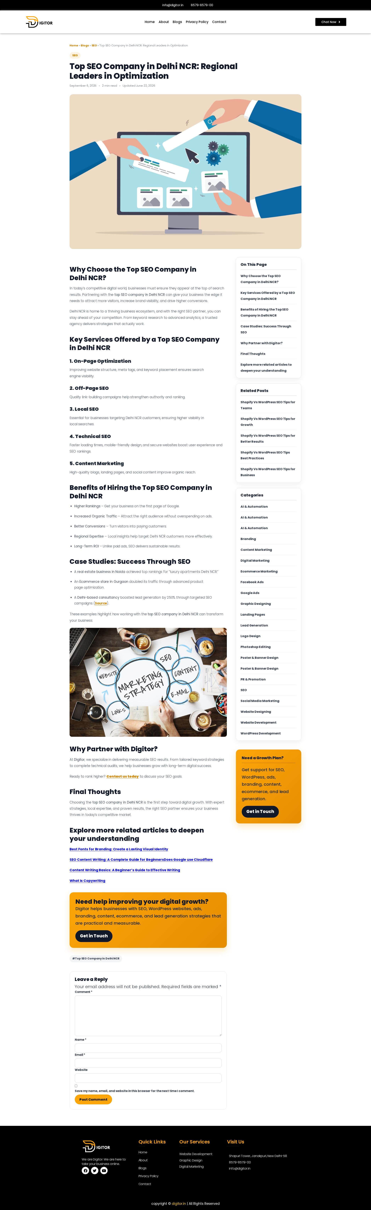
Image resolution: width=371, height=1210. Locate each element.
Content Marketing (256, 550)
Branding (248, 539)
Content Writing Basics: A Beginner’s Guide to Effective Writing (125, 870)
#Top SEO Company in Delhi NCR (95, 958)
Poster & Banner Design (259, 657)
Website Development (259, 722)
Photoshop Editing (256, 647)
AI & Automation (254, 506)
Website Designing (256, 711)
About (164, 22)
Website (81, 1070)
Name (80, 1040)
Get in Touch (94, 936)
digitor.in (179, 1203)
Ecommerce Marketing (259, 571)
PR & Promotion (253, 679)
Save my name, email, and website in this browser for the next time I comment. (134, 1091)
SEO (95, 45)
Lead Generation (254, 625)
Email (80, 1055)
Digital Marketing (255, 560)
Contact (219, 22)
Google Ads (250, 593)
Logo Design (250, 636)
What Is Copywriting (87, 880)
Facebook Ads (252, 582)
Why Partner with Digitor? (262, 343)
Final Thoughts (253, 354)
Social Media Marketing (260, 701)
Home (150, 22)
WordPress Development (261, 733)
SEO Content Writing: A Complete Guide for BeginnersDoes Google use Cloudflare (141, 859)
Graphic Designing (256, 604)
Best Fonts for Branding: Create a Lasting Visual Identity (119, 849)
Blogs (177, 22)
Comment (83, 992)
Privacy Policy (197, 22)
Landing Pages (253, 614)
